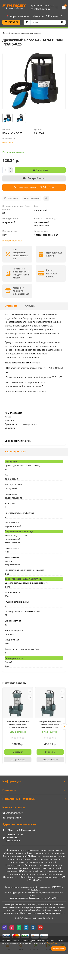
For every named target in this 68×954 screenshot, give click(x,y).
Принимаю (58, 948)
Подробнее (52, 943)
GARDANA (7, 142)
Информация (11, 781)
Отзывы (30, 305)
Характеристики (15, 451)
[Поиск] (62, 22)
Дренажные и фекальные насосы (24, 33)
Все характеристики (12, 240)
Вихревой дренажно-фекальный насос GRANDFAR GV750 (50, 724)
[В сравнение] (30, 697)
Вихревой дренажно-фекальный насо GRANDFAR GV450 (18, 724)
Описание (11, 305)
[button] (4, 726)
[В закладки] (30, 691)
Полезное (9, 790)
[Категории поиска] (27, 22)
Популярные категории (19, 798)
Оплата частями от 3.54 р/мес (34, 187)
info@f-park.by (42, 8)
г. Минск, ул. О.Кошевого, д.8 (20, 830)
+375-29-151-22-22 (44, 5)
